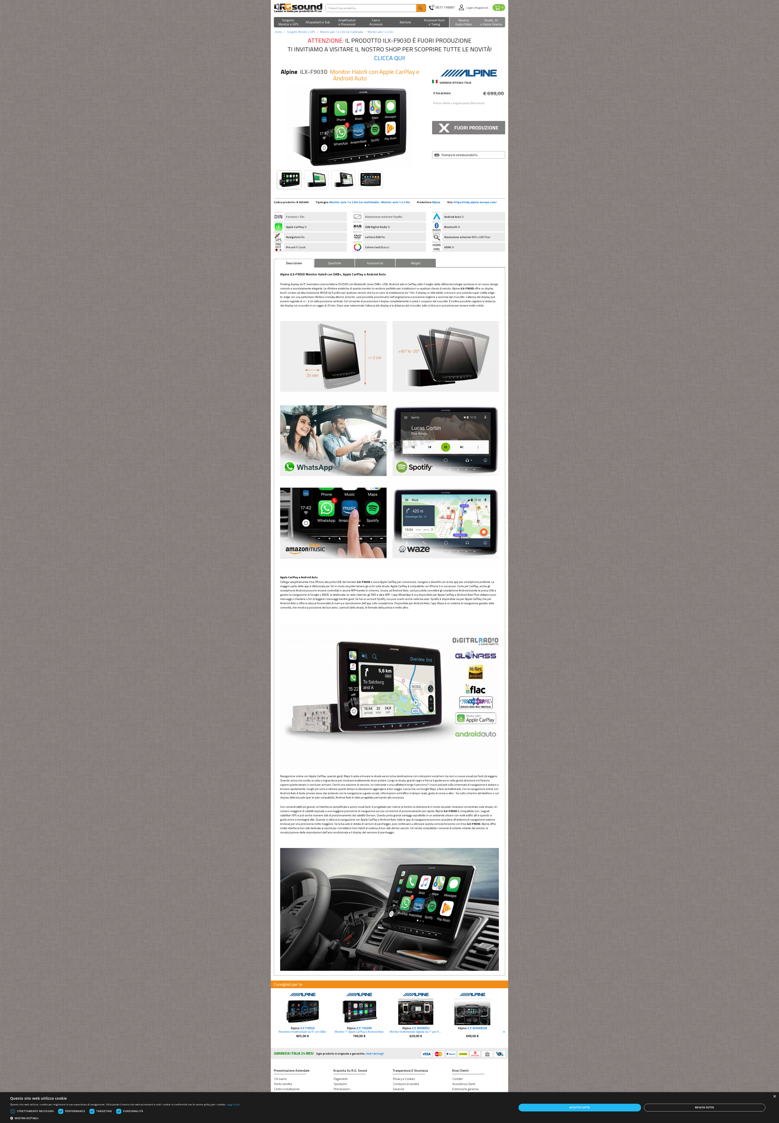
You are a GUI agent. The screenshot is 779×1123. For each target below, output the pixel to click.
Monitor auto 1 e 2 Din (380, 32)
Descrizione (294, 263)
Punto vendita (283, 1084)
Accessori (375, 263)
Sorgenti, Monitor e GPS (301, 32)
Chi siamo (280, 1079)
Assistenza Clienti (463, 1084)
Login (470, 7)
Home (278, 32)
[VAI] (421, 8)
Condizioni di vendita (406, 1084)
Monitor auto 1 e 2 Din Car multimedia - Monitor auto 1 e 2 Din (369, 202)
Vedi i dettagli (375, 1053)
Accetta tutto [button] (579, 1107)
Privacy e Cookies (404, 1079)
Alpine (436, 202)
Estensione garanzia (465, 1089)
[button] (288, 22)
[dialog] (389, 1107)
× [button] (774, 1096)
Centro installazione (287, 1089)
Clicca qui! (389, 58)
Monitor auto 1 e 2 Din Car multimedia (341, 32)
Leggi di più (233, 1104)
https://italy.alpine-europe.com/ (475, 202)
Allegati (416, 263)
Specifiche (334, 263)
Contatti (457, 1079)
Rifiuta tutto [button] (704, 1107)
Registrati (481, 7)
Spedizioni (340, 1084)
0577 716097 (445, 7)
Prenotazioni (342, 1089)
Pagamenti (341, 1079)
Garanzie (398, 1089)
